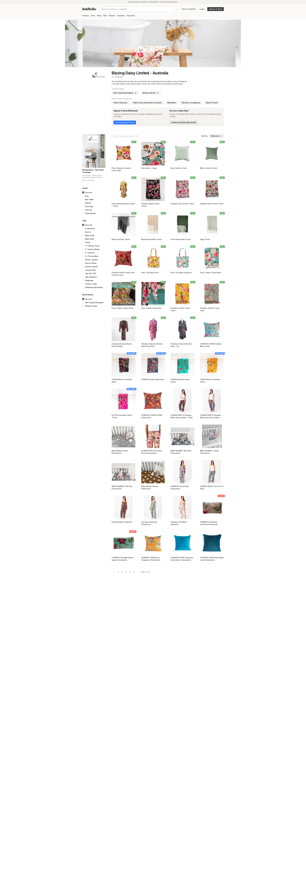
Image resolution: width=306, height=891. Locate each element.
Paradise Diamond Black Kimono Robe (122, 345)
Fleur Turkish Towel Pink (151, 308)
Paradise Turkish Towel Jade (210, 309)
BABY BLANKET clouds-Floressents (210, 452)
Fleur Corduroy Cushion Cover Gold (121, 169)
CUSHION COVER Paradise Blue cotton (211, 345)
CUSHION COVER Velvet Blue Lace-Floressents (212, 559)
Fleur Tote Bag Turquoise (181, 273)
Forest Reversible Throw (181, 239)
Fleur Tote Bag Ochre (150, 273)
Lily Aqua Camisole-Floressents (149, 523)
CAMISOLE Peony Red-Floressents (180, 487)
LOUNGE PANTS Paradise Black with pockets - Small (182, 416)
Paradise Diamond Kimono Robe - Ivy (181, 345)
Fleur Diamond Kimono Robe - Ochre (123, 205)
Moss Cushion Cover (208, 168)
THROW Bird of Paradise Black (122, 380)
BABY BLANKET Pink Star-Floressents (122, 487)
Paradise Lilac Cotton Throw (182, 204)
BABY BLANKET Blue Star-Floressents (181, 452)
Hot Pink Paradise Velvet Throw (122, 416)
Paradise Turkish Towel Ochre (180, 309)
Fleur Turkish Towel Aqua (210, 273)
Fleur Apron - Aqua (149, 168)
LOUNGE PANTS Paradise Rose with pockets (151, 452)
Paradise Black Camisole (122, 522)
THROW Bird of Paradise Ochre (210, 380)
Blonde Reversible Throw (151, 239)
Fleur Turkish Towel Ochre (122, 308)
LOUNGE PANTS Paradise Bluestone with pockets (210, 416)
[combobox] (101, 9)
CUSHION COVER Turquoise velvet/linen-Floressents (182, 559)
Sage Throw (205, 239)
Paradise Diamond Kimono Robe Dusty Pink (152, 345)
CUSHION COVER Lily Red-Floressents (152, 416)
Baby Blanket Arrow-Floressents (120, 452)
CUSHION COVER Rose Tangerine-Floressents (150, 559)
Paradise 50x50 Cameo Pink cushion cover (123, 274)
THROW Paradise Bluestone (152, 379)
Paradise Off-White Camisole (179, 523)
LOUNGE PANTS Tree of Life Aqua (212, 487)
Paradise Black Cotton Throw (150, 205)
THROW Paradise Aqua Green (180, 380)
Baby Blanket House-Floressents (150, 487)
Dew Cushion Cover (179, 168)
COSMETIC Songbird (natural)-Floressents (209, 523)
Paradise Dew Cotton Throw (212, 204)
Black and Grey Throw (121, 239)
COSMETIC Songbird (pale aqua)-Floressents (122, 559)
